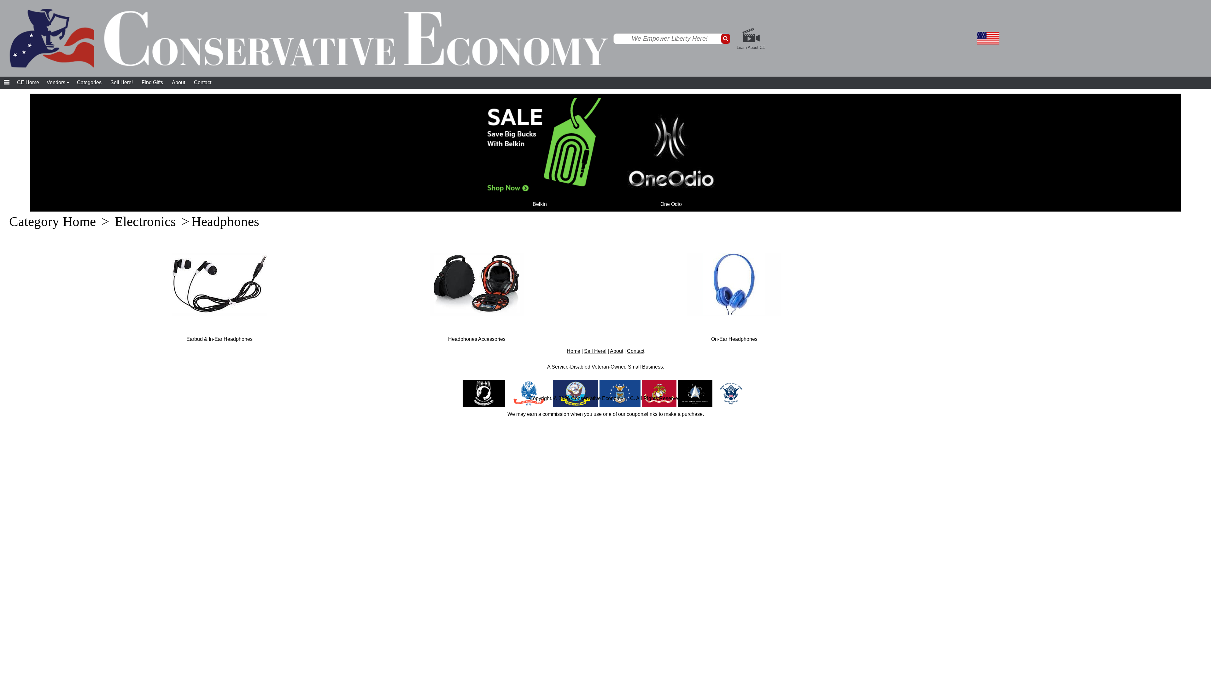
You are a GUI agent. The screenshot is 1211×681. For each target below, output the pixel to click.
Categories (89, 82)
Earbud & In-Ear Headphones (219, 339)
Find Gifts (152, 82)
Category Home (52, 221)
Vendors (57, 82)
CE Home (28, 82)
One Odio (671, 204)
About (178, 82)
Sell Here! (121, 82)
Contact (202, 82)
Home (573, 351)
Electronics (145, 221)
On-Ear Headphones (734, 339)
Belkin (540, 204)
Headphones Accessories (477, 339)
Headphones (225, 221)
